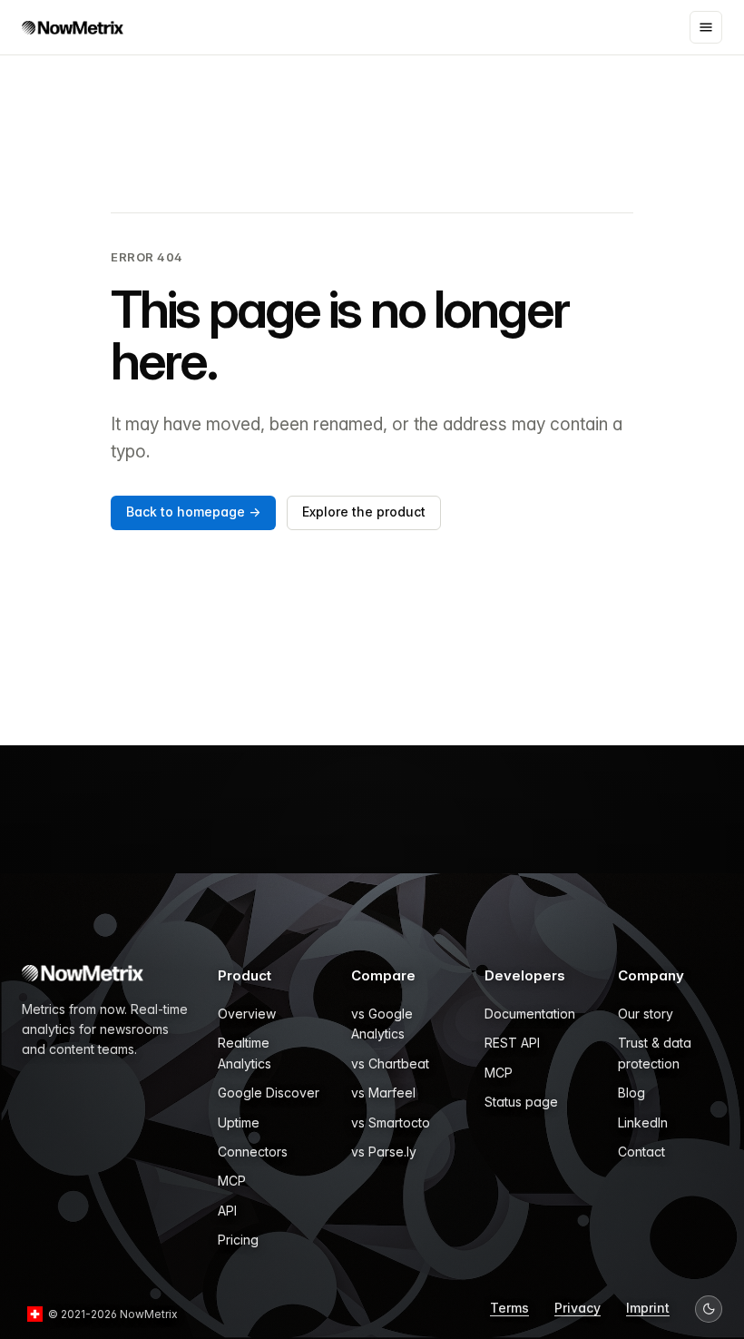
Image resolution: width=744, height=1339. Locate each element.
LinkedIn (643, 1122)
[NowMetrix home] (72, 27)
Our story (645, 1013)
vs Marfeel (383, 1092)
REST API (512, 1042)
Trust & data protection (654, 1052)
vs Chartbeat (390, 1063)
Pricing (238, 1239)
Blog (631, 1092)
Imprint (648, 1307)
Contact (641, 1151)
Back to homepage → (193, 511)
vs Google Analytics (382, 1023)
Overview (247, 1013)
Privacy (577, 1307)
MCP (232, 1180)
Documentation (530, 1013)
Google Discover (268, 1092)
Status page (521, 1101)
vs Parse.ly (383, 1151)
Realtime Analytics (244, 1052)
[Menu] (706, 27)
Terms (509, 1307)
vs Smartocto (390, 1122)
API (227, 1210)
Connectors (253, 1151)
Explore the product (364, 511)
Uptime (238, 1122)
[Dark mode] (708, 1309)
